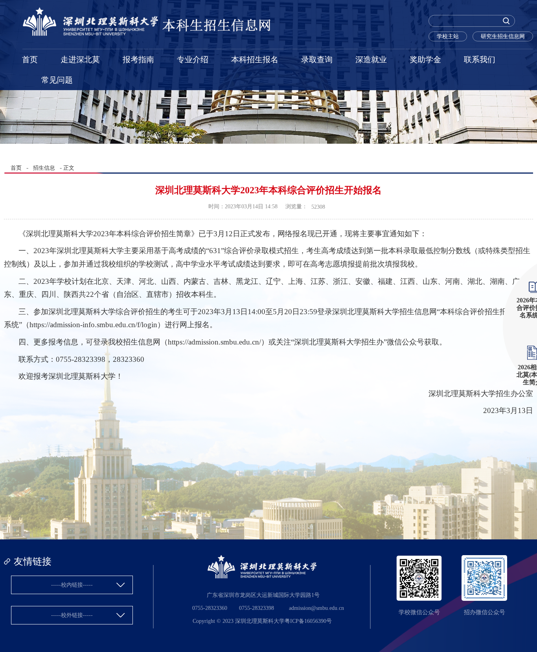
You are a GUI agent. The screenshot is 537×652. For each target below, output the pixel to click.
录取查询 (317, 59)
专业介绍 (192, 59)
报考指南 (138, 59)
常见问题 (57, 80)
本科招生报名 (254, 59)
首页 (30, 59)
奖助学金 (425, 59)
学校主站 (448, 36)
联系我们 (479, 59)
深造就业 (371, 59)
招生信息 (44, 168)
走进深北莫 (80, 59)
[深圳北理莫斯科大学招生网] (147, 34)
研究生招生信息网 (503, 36)
